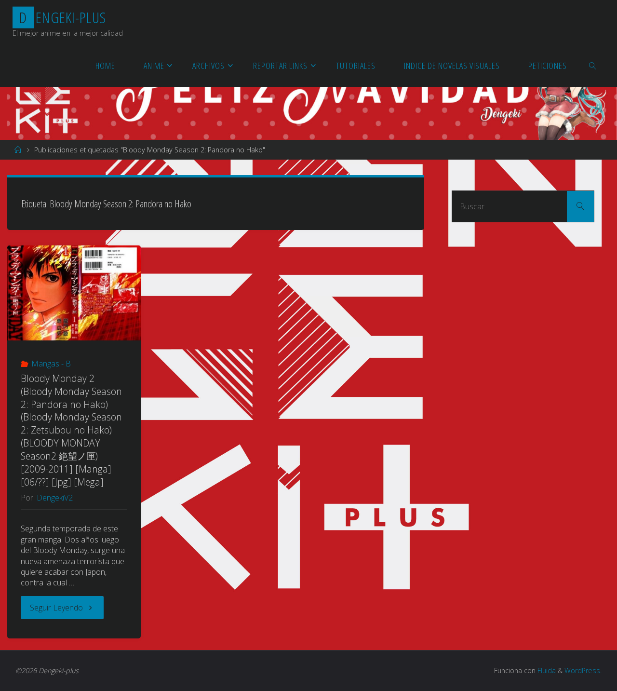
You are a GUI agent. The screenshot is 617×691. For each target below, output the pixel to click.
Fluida (546, 670)
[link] (592, 65)
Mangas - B (51, 363)
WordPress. (583, 670)
